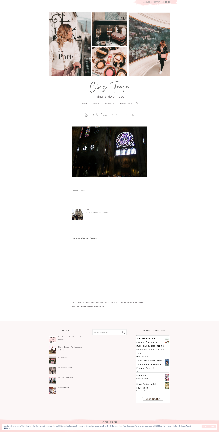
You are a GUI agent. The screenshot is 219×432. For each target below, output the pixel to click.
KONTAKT (156, 2)
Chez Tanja (109, 88)
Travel (96, 104)
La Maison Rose (65, 367)
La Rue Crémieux (65, 377)
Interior (110, 104)
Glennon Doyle (143, 378)
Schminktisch (63, 388)
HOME (85, 104)
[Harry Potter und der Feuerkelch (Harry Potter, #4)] (167, 388)
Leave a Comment (79, 190)
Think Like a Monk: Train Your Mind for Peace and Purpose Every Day (149, 364)
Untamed (141, 375)
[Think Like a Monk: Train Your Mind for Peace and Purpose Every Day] (167, 365)
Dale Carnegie (143, 356)
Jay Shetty (142, 371)
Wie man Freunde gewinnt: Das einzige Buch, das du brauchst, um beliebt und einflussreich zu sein (150, 345)
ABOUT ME (147, 2)
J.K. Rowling (142, 390)
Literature (125, 104)
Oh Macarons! (64, 357)
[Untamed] (167, 380)
